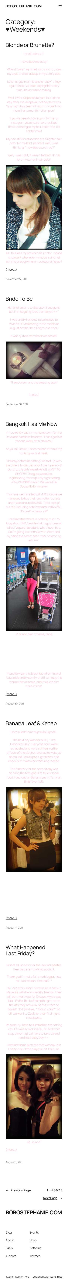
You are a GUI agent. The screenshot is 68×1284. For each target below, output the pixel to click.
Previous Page (18, 1190)
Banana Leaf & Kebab (31, 723)
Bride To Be (19, 299)
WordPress (56, 1276)
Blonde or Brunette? (30, 45)
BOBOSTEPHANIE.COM (24, 6)
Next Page (52, 1198)
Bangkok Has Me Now (32, 424)
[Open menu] (60, 6)
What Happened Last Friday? (25, 950)
